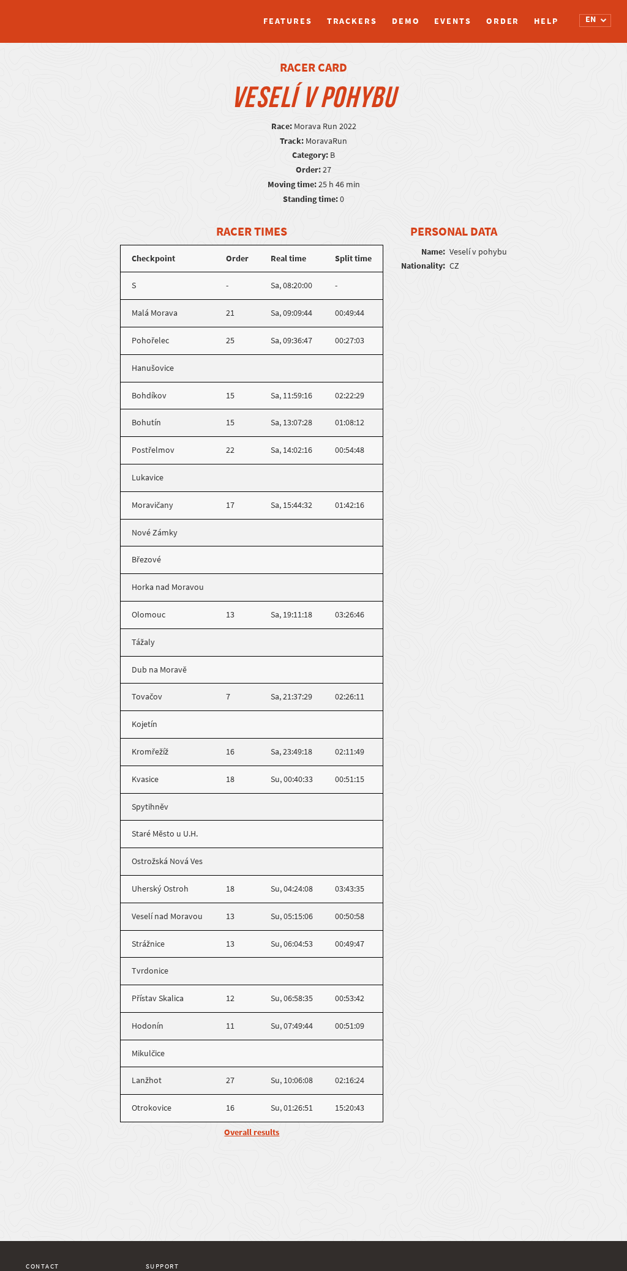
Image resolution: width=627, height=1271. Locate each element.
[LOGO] (72, 15)
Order (503, 21)
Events (452, 21)
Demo (406, 21)
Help (546, 21)
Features (287, 21)
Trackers (352, 21)
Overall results (251, 1132)
